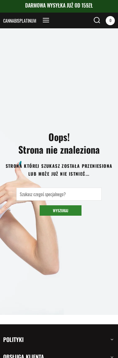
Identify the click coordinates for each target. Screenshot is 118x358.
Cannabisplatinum (19, 20)
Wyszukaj (60, 210)
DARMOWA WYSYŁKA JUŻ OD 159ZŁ (59, 5)
